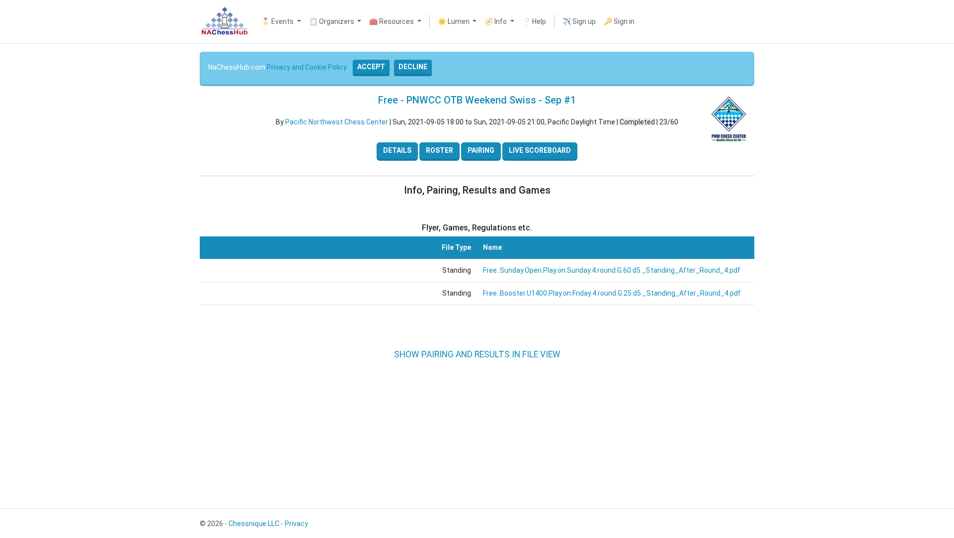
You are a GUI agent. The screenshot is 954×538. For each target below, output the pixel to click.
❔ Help (534, 21)
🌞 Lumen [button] (454, 21)
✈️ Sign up (579, 21)
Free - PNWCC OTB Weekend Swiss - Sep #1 (477, 100)
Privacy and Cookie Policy (307, 67)
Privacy (296, 524)
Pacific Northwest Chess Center (336, 122)
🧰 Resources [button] (392, 21)
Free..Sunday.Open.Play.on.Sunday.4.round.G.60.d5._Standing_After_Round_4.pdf (611, 270)
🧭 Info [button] (496, 21)
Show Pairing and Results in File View (477, 354)
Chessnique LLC (254, 524)
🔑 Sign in (619, 21)
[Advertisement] (34, 194)
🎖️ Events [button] (278, 21)
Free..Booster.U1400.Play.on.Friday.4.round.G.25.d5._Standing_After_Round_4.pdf (612, 293)
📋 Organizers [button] (332, 21)
